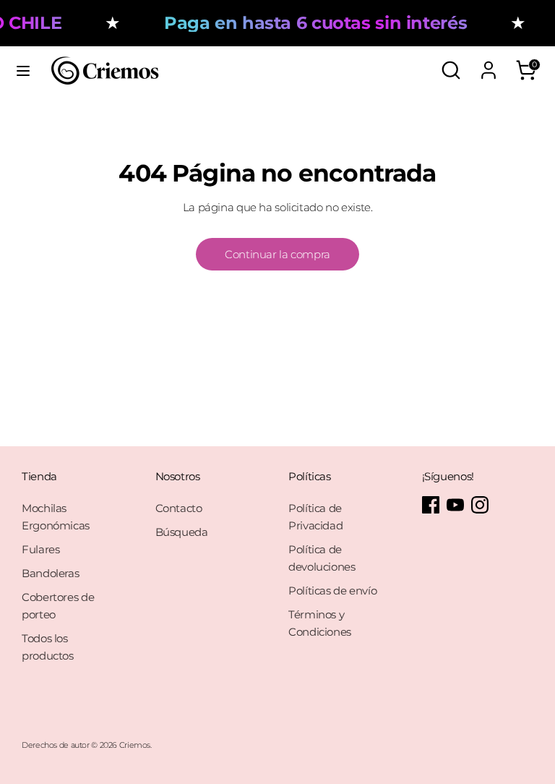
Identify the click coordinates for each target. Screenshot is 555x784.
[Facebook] (430, 505)
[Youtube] (455, 505)
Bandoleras (50, 573)
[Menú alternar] (23, 70)
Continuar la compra (277, 254)
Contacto (178, 508)
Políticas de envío (332, 590)
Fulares (40, 549)
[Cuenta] (488, 64)
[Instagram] (480, 505)
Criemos (134, 745)
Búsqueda (181, 532)
